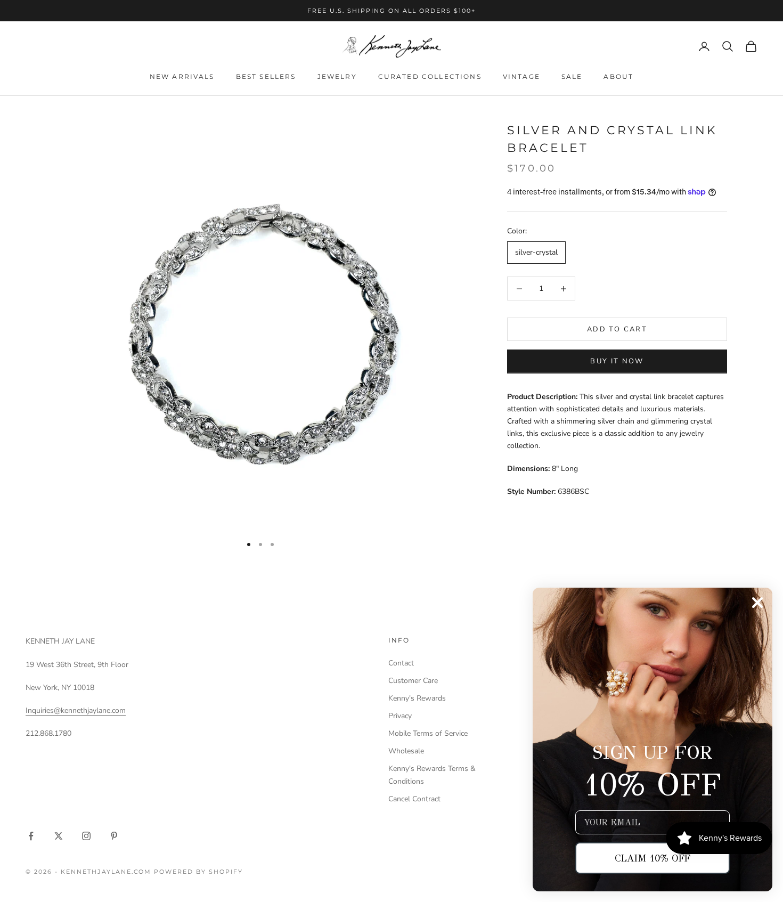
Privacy (400, 716)
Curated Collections (430, 76)
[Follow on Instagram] (86, 836)
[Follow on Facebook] (31, 836)
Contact (401, 663)
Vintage (521, 76)
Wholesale (406, 751)
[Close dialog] (757, 602)
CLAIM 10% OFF (652, 858)
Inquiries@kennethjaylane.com (76, 710)
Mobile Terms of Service (428, 733)
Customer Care (413, 681)
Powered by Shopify (198, 871)
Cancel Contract (414, 799)
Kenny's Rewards (417, 698)
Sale (572, 76)
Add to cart (617, 329)
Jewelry (337, 76)
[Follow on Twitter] (58, 836)
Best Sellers (266, 76)
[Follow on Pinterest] (114, 836)
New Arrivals (182, 76)
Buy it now (616, 361)
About (618, 76)
